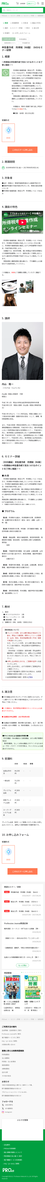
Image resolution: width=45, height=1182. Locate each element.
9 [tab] (36, 972)
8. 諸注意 (35, 28)
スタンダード (8, 39)
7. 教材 (27, 28)
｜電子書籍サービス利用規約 (12, 1160)
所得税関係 (23, 39)
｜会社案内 (6, 1145)
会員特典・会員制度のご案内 (11, 1030)
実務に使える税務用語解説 (13, 1050)
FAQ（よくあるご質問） (10, 1041)
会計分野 (5, 1072)
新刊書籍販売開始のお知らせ (11, 1088)
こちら (30, 677)
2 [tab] (23, 972)
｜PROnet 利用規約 (9, 1148)
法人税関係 (5, 1058)
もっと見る (22, 965)
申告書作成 (26, 43)
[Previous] (3, 993)
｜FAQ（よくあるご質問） (11, 1164)
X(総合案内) (9, 1105)
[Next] (41, 993)
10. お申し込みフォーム (21, 33)
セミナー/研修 (15, 16)
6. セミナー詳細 (16, 28)
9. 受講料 (6, 33)
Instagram (8, 1112)
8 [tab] (34, 972)
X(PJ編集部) (9, 1108)
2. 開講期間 (14, 23)
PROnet (4, 16)
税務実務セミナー (10, 43)
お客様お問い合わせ (8, 1044)
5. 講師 (5, 28)
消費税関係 (5, 1069)
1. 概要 (5, 23)
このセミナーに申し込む (22, 149)
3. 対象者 (24, 23)
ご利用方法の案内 (9, 1026)
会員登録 (22, 3)
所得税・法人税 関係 (9, 1061)
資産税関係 (5, 1065)
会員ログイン (31, 3)
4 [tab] (27, 972)
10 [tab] (38, 972)
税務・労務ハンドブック (32, 1002)
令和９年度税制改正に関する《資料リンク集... (17, 1085)
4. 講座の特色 (35, 23)
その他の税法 (6, 1076)
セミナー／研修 (29, 16)
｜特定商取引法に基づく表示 (12, 1156)
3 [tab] (25, 972)
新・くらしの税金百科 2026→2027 (11, 1002)
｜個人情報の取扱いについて (12, 1152)
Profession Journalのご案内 (11, 1034)
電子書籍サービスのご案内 (11, 1037)
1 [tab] (21, 972)
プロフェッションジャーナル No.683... (14, 1092)
